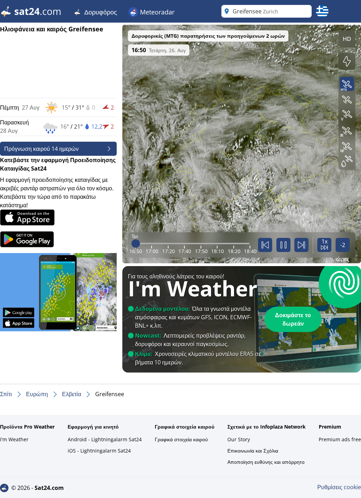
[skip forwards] (301, 245)
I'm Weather (14, 439)
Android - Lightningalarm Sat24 (105, 439)
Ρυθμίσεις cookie (339, 487)
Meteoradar (156, 12)
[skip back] (265, 245)
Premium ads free (340, 439)
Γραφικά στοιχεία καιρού (181, 439)
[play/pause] (283, 245)
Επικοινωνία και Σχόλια (252, 450)
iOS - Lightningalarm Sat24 (99, 450)
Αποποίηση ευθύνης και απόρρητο (266, 462)
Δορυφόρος (99, 12)
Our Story (238, 439)
